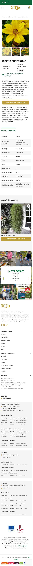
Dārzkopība (4, 337)
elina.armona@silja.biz (21, 434)
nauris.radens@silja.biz (21, 445)
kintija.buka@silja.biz (21, 475)
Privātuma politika (6, 368)
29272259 (12, 514)
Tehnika (3, 334)
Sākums (4, 17)
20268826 (12, 431)
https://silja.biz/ (22, 546)
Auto (2, 349)
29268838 (12, 464)
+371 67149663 (19, 410)
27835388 (12, 434)
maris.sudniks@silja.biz (21, 424)
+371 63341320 (7, 457)
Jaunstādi (12, 17)
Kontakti (3, 362)
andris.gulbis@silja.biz (21, 422)
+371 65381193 (7, 488)
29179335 (12, 495)
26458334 (12, 470)
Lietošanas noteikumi (7, 365)
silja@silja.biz (7, 398)
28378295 (12, 443)
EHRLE (3, 346)
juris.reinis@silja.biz (20, 503)
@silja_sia (16, 273)
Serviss (3, 343)
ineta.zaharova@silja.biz (21, 508)
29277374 (12, 418)
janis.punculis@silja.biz (21, 420)
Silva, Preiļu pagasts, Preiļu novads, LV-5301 (14, 485)
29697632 (12, 445)
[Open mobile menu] (2, 8)
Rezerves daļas (5, 340)
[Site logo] (16, 7)
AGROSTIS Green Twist (8, 235)
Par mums (4, 359)
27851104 (12, 424)
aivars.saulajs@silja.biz (21, 418)
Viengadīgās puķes (23, 17)
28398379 (12, 420)
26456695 (12, 508)
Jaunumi (3, 356)
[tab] (8, 130)
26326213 (12, 436)
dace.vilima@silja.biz (21, 443)
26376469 (12, 500)
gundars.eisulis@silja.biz (21, 470)
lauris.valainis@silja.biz (21, 500)
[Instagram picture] (24, 259)
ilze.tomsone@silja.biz (21, 436)
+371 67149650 (12, 409)
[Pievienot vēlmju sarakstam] (28, 206)
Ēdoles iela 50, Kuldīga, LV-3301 (11, 455)
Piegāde (3, 371)
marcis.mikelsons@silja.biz (22, 431)
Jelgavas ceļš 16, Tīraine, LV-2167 (11, 406)
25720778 (12, 422)
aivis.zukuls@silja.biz (21, 514)
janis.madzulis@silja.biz (21, 495)
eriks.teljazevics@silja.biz (22, 464)
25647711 (12, 475)
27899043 (12, 503)
